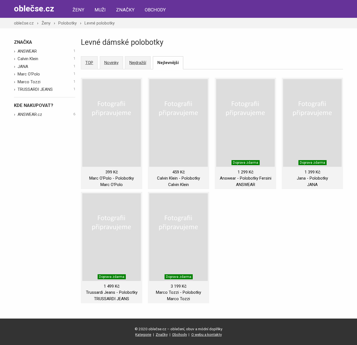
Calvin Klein (46, 58)
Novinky (111, 62)
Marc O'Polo (46, 74)
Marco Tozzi (46, 81)
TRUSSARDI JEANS (46, 89)
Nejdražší (137, 62)
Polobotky (67, 23)
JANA (46, 66)
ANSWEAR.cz (46, 114)
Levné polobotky (100, 23)
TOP (89, 62)
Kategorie (143, 334)
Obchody (155, 10)
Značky (125, 10)
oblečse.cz (34, 8)
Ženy (78, 10)
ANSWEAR (46, 51)
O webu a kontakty (206, 334)
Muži (100, 10)
